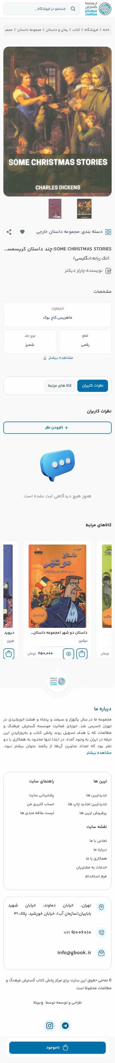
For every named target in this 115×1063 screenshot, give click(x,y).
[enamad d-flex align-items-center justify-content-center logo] (57, 962)
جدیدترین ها (96, 795)
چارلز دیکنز (75, 270)
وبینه (38, 1002)
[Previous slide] (103, 121)
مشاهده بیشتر (99, 753)
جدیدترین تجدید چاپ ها (87, 804)
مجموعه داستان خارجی (57, 232)
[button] (22, 232)
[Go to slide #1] (84, 209)
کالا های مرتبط (60, 386)
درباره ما (100, 850)
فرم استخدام (96, 876)
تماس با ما (98, 841)
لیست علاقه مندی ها (37, 813)
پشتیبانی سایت (41, 795)
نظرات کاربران (93, 386)
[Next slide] (12, 121)
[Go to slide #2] (55, 209)
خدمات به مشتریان (91, 868)
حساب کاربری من (40, 804)
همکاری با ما (96, 859)
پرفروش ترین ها (93, 813)
